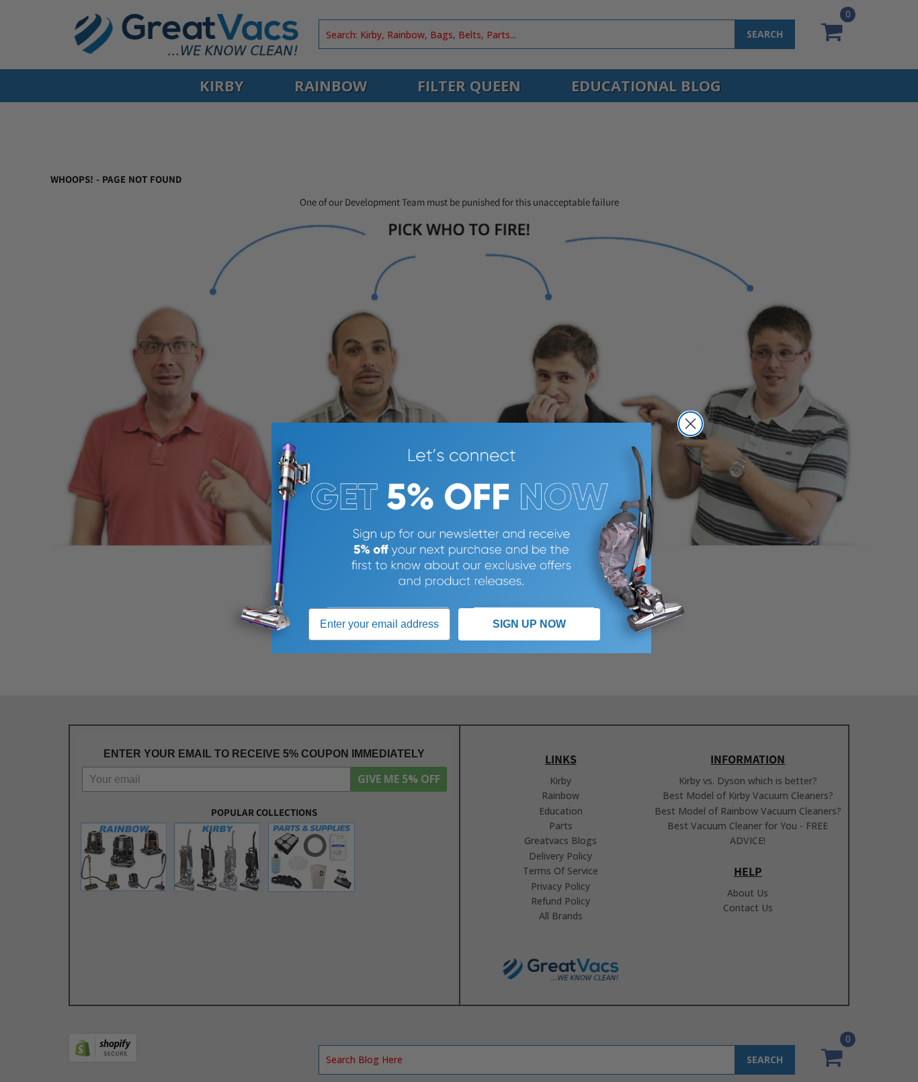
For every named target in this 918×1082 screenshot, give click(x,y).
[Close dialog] (690, 423)
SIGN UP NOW (529, 624)
